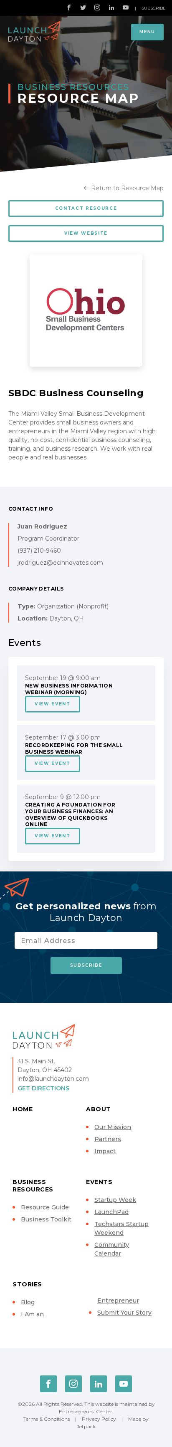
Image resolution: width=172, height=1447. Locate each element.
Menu (147, 32)
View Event (53, 704)
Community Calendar (111, 1249)
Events (99, 1182)
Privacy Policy (99, 1419)
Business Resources (33, 1185)
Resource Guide (45, 1207)
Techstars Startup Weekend (121, 1228)
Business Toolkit (46, 1219)
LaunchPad (111, 1212)
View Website (86, 233)
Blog (28, 1302)
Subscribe (154, 8)
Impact (105, 1151)
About (98, 1109)
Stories (27, 1284)
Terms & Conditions (46, 1419)
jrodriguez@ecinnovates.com (60, 562)
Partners (107, 1139)
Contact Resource (86, 208)
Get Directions (43, 1088)
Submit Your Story (124, 1312)
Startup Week (115, 1200)
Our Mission (112, 1127)
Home (23, 1109)
